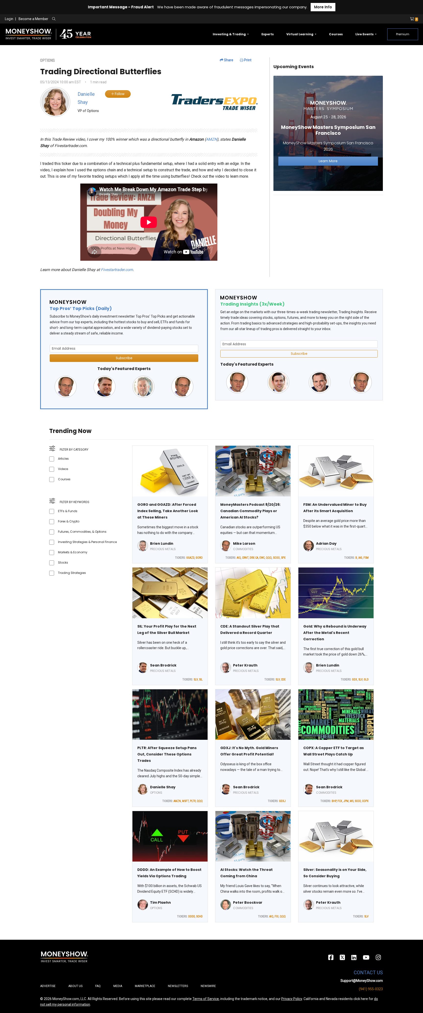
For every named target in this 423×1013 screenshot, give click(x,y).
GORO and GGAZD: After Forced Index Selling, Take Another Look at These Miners (167, 511)
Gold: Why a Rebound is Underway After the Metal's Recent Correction (334, 633)
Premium (402, 34)
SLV (196, 679)
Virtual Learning (300, 34)
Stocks (63, 562)
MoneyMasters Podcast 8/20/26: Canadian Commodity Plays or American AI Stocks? (250, 511)
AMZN (211, 139)
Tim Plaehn (160, 902)
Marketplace (145, 986)
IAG (360, 557)
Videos (63, 469)
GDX (354, 679)
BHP (334, 801)
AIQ (239, 557)
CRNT (245, 557)
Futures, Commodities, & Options (82, 532)
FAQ (98, 986)
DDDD (191, 916)
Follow (119, 94)
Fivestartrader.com (117, 269)
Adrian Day (326, 543)
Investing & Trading (230, 34)
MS (351, 801)
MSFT (185, 801)
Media (117, 986)
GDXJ (282, 801)
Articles (63, 459)
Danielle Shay (163, 787)
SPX (283, 557)
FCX (340, 801)
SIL (201, 679)
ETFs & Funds (67, 511)
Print (247, 60)
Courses (336, 34)
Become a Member (33, 19)
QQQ (269, 557)
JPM (346, 801)
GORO (199, 557)
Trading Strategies (72, 573)
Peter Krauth (245, 665)
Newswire (208, 986)
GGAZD (190, 557)
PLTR (193, 801)
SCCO (358, 801)
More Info (323, 7)
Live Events (364, 34)
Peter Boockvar (247, 902)
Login (9, 19)
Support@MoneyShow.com (362, 981)
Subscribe (124, 358)
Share (228, 60)
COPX (365, 801)
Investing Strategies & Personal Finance (87, 542)
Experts (267, 34)
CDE (283, 679)
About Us (75, 986)
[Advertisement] (328, 233)
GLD (366, 679)
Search (106, 19)
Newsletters (178, 986)
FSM (366, 557)
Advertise (48, 986)
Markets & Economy (72, 552)
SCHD (199, 916)
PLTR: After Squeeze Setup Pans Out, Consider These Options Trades (167, 754)
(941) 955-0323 (371, 989)
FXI (277, 916)
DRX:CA (254, 557)
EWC (262, 557)
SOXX (276, 557)
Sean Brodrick (163, 665)
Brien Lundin (161, 543)
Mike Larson (244, 543)
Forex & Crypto (68, 521)
